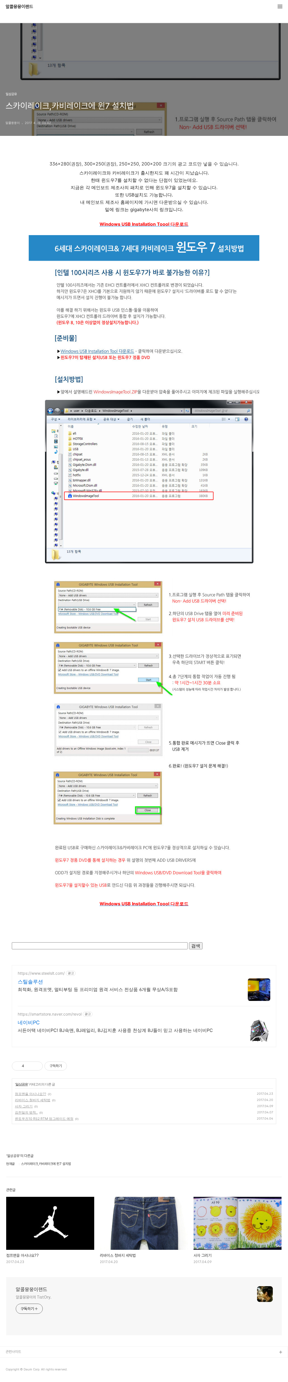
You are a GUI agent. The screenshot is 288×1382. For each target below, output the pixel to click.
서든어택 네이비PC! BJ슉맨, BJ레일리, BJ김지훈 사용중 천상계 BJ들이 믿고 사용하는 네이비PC (115, 1030)
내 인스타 (12, 1361)
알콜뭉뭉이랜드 (19, 6)
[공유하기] (29, 1066)
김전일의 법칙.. (26, 1112)
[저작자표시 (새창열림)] (69, 1066)
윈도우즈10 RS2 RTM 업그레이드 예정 (44, 1118)
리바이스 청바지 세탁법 (32, 1100)
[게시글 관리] (36, 1066)
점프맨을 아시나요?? (30, 1094)
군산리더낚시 (15, 1370)
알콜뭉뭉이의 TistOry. (33, 1297)
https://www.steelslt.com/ (41, 973)
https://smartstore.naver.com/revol (50, 1014)
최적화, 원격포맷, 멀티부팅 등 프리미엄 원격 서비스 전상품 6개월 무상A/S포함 (98, 989)
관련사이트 (13, 1352)
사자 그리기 (24, 1106)
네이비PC (29, 1022)
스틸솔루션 (30, 982)
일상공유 (21, 1084)
